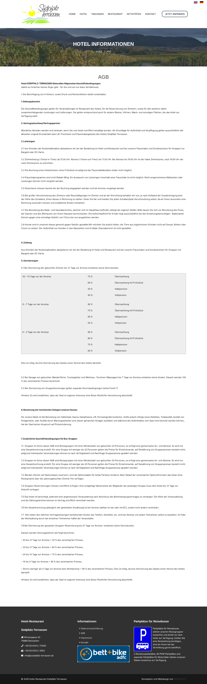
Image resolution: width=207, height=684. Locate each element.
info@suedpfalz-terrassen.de (39, 655)
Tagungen (97, 14)
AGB (82, 633)
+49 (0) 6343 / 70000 (35, 645)
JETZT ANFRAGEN (175, 14)
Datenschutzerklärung (91, 628)
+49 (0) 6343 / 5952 (35, 650)
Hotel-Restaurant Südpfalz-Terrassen (48, 679)
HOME (72, 14)
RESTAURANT (115, 14)
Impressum (86, 637)
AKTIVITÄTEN (134, 14)
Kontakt (84, 642)
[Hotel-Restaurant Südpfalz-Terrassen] (201, 2)
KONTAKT (150, 14)
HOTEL (83, 14)
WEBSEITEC (180, 679)
